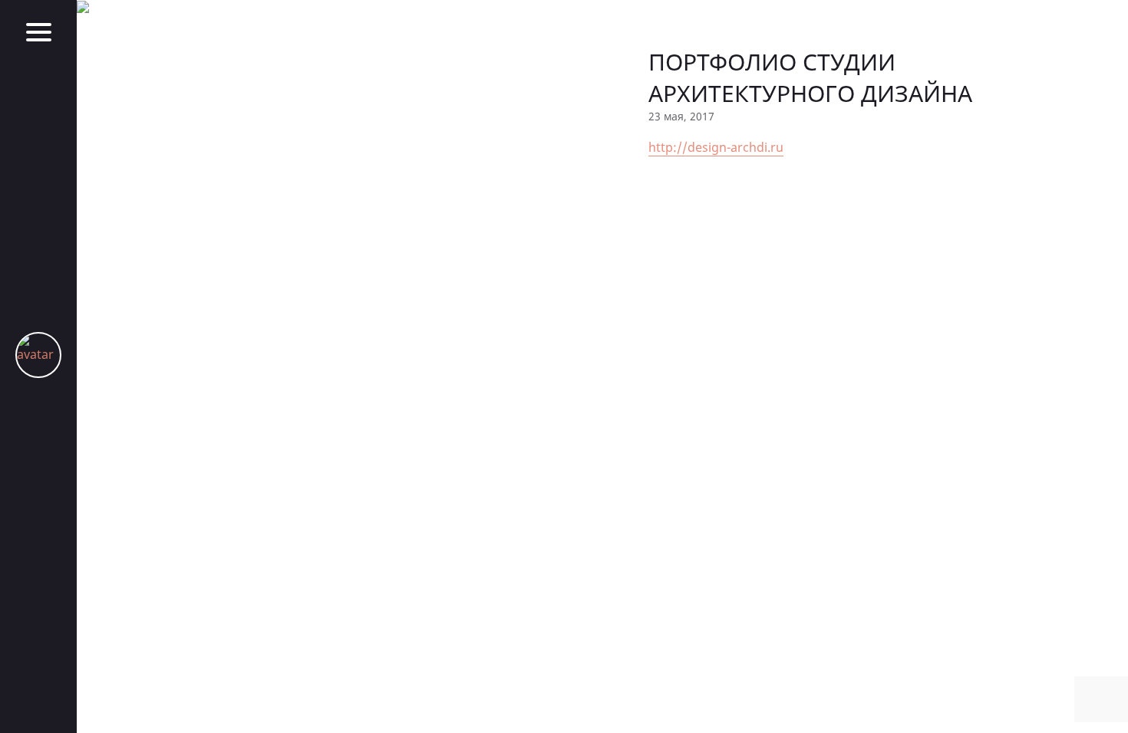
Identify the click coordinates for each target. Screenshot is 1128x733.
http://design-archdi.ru (715, 147)
